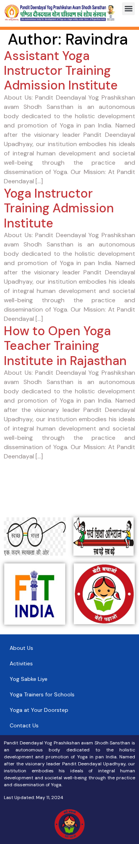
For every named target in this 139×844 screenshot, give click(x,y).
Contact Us (24, 725)
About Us (21, 647)
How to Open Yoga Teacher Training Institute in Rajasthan (65, 346)
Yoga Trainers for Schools (42, 694)
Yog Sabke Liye (28, 678)
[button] (128, 8)
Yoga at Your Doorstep (39, 709)
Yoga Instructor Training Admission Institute (59, 208)
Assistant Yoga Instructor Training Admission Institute (61, 71)
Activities (21, 663)
